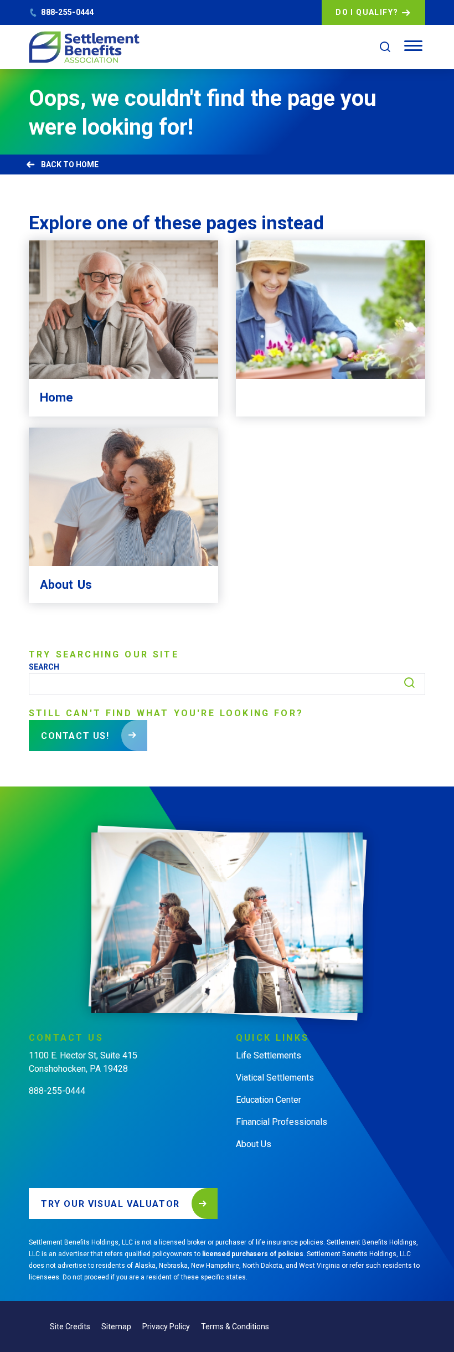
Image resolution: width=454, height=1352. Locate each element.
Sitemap (116, 1326)
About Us (253, 1144)
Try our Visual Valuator (110, 1204)
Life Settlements (268, 1055)
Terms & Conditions (235, 1326)
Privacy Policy (166, 1326)
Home (87, 164)
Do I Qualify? (367, 12)
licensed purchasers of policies (252, 1254)
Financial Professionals (281, 1122)
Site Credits (70, 1326)
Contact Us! (75, 736)
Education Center (268, 1099)
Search (44, 666)
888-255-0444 (67, 12)
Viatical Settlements (275, 1077)
